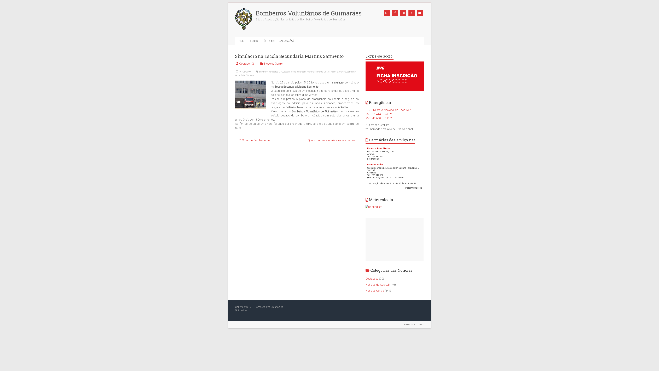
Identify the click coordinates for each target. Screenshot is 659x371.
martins (342, 72)
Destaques (372, 278)
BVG (281, 72)
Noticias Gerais (273, 63)
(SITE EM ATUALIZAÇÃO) (279, 40)
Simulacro (250, 75)
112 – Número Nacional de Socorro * (388, 110)
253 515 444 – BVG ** (379, 114)
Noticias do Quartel (377, 284)
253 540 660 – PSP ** (379, 118)
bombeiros (273, 72)
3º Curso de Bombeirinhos (252, 140)
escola (287, 72)
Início (241, 40)
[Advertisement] (395, 239)
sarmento (351, 72)
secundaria (240, 75)
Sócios (254, 40)
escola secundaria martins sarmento (307, 72)
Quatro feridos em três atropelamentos (333, 140)
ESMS (327, 72)
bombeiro (263, 72)
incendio (334, 72)
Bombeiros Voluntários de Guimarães (309, 13)
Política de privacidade (414, 324)
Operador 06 (247, 63)
